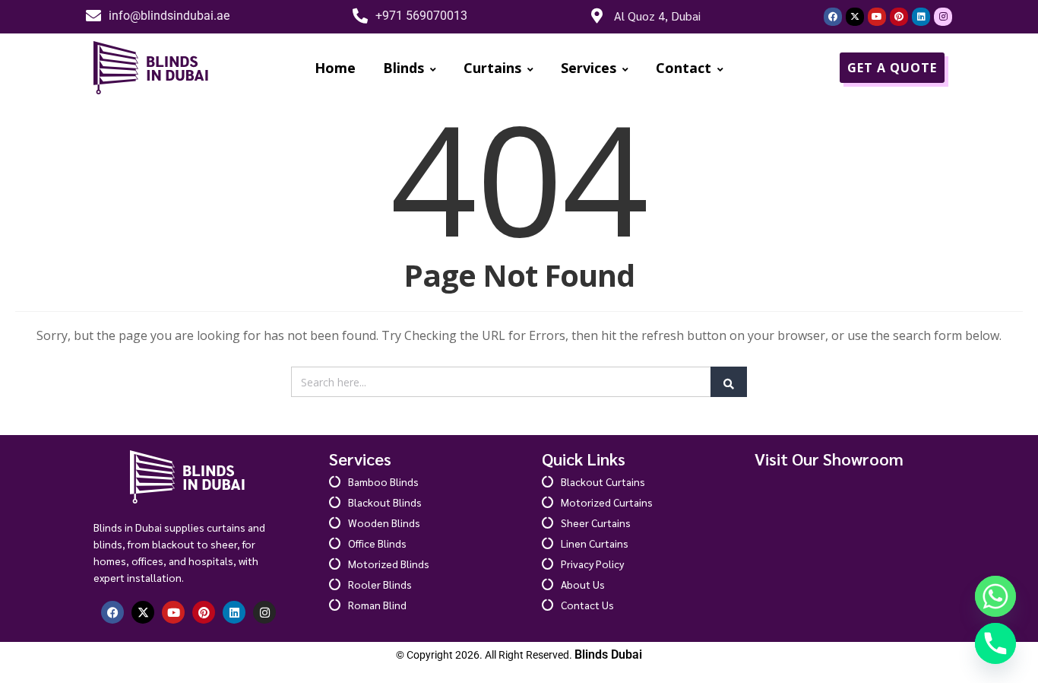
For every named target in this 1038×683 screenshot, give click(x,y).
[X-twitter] (855, 17)
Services (588, 68)
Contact (683, 68)
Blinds (403, 68)
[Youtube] (877, 17)
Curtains (492, 68)
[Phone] (995, 643)
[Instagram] (943, 17)
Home (335, 68)
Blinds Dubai (608, 654)
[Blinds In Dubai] (151, 67)
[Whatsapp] (995, 596)
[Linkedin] (921, 17)
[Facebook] (833, 17)
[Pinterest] (899, 17)
